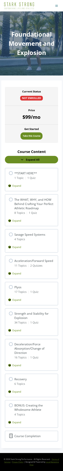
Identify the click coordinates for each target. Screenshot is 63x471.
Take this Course (31, 135)
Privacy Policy (17, 462)
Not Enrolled (31, 98)
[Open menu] (56, 5)
